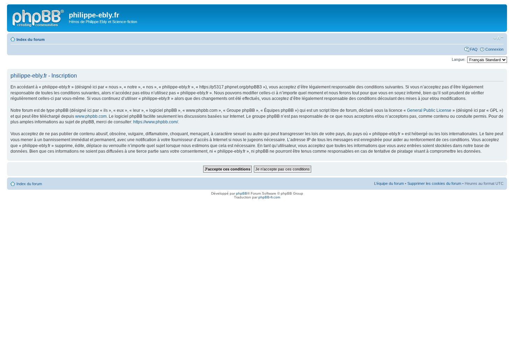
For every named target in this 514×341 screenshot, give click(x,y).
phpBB (241, 193)
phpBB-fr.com (269, 197)
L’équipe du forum (389, 183)
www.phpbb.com (91, 116)
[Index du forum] (39, 17)
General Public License (429, 110)
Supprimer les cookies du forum (434, 183)
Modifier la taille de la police (498, 38)
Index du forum (30, 39)
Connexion (494, 49)
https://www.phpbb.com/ (155, 121)
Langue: (458, 59)
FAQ (474, 49)
